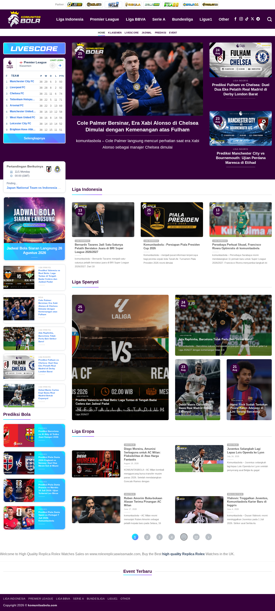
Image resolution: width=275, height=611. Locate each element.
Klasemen (115, 32)
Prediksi (160, 32)
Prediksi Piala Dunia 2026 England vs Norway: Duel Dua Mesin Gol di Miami (49, 461)
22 (196, 537)
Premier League (104, 19)
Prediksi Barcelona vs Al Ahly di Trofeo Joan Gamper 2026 (48, 434)
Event (173, 32)
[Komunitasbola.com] (24, 19)
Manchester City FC (22, 81)
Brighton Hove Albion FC (23, 129)
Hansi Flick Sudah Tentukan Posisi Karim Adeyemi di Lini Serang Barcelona (248, 408)
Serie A (158, 19)
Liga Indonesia (69, 19)
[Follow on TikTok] (247, 19)
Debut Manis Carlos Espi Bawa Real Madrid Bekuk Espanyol (48, 394)
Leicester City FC (20, 123)
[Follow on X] (252, 19)
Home (101, 32)
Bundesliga (182, 19)
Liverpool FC (17, 87)
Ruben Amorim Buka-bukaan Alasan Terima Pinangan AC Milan (143, 502)
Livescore (132, 32)
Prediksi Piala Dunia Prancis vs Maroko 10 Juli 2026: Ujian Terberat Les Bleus (49, 488)
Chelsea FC (17, 93)
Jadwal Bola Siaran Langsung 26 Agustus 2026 (34, 250)
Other (224, 19)
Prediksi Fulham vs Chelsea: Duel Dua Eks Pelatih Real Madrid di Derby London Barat (240, 89)
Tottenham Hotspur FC (23, 99)
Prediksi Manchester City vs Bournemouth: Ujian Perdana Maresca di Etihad (241, 158)
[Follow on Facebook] (235, 19)
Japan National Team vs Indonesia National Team (43, 187)
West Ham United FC (22, 117)
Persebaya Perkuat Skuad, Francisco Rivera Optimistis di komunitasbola (236, 246)
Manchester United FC (23, 111)
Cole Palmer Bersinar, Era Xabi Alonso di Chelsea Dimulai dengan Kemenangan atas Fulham (137, 126)
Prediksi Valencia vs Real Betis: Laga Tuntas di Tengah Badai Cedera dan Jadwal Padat (49, 276)
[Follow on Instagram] (241, 19)
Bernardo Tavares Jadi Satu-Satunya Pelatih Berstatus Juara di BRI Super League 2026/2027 (99, 248)
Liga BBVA (136, 19)
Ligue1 (206, 19)
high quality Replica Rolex (183, 554)
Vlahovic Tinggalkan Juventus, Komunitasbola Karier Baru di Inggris (247, 502)
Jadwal (147, 32)
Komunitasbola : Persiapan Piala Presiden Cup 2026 (172, 246)
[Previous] (80, 99)
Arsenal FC (17, 105)
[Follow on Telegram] (258, 19)
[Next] (195, 99)
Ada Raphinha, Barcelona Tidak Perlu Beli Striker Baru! (47, 337)
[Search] (269, 18)
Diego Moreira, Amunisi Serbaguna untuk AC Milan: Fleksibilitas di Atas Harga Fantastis (142, 454)
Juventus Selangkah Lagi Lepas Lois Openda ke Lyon (245, 450)
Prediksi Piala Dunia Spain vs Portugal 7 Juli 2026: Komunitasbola (49, 516)
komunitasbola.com (42, 605)
